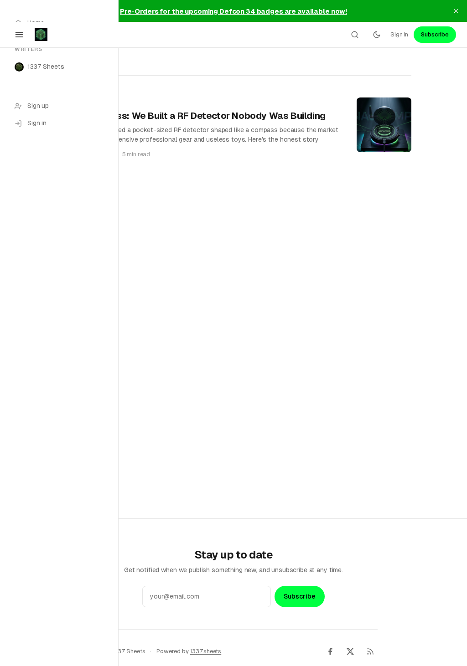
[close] (456, 11)
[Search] (355, 34)
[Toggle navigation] (19, 34)
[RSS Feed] (370, 651)
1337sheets (206, 651)
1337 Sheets (45, 66)
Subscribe (435, 34)
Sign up (38, 105)
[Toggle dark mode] (376, 34)
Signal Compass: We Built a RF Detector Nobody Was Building (191, 116)
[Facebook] (330, 651)
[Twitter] (350, 651)
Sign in (399, 34)
